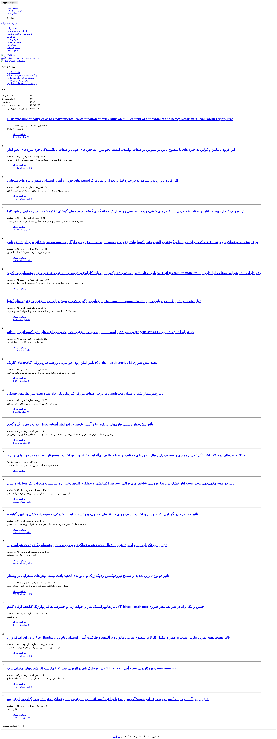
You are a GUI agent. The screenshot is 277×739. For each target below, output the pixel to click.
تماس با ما (12, 13)
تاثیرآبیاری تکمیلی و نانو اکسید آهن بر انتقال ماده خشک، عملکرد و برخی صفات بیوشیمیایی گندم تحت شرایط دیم (87, 545)
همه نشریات (13, 28)
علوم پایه (11, 36)
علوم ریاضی (13, 39)
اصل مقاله (21, 137)
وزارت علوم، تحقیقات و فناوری (22, 83)
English (10, 18)
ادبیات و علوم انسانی (17, 31)
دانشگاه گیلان (13, 72)
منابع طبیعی (12, 50)
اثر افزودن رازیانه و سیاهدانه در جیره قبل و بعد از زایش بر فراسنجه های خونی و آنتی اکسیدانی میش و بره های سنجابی (92, 180)
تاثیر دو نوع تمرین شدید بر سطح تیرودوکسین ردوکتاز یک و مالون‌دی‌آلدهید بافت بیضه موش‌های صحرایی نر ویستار (88, 576)
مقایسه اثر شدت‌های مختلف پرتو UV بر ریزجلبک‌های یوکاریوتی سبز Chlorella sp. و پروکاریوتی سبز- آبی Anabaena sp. (91, 668)
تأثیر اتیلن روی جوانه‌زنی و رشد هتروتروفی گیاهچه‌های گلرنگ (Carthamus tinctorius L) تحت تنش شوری (82, 362)
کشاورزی (11, 45)
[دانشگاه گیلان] (8, 55)
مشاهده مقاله (19, 134)
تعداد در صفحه (10, 726)
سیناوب (116, 736)
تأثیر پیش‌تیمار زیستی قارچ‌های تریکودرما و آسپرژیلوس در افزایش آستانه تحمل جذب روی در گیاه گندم (80, 424)
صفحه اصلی (13, 8)
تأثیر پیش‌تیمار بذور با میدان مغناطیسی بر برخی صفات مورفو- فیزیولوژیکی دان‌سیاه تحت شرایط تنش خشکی (85, 393)
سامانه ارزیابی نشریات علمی (20, 78)
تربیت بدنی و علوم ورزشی (19, 34)
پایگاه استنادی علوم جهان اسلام (22, 75)
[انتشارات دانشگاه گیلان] (13, 61)
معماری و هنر (13, 47)
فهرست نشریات (15, 10)
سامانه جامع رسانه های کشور (21, 80)
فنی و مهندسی (14, 42)
